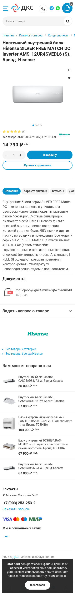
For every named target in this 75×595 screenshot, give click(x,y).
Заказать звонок (15, 509)
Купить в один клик (37, 165)
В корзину (50, 155)
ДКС (15, 557)
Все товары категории (20, 349)
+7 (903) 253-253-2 (43, 9)
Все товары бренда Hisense (23, 353)
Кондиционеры (58, 35)
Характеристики (35, 191)
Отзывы (58, 191)
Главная (8, 35)
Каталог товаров (30, 35)
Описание (12, 191)
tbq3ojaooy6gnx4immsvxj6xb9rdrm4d (44, 290)
